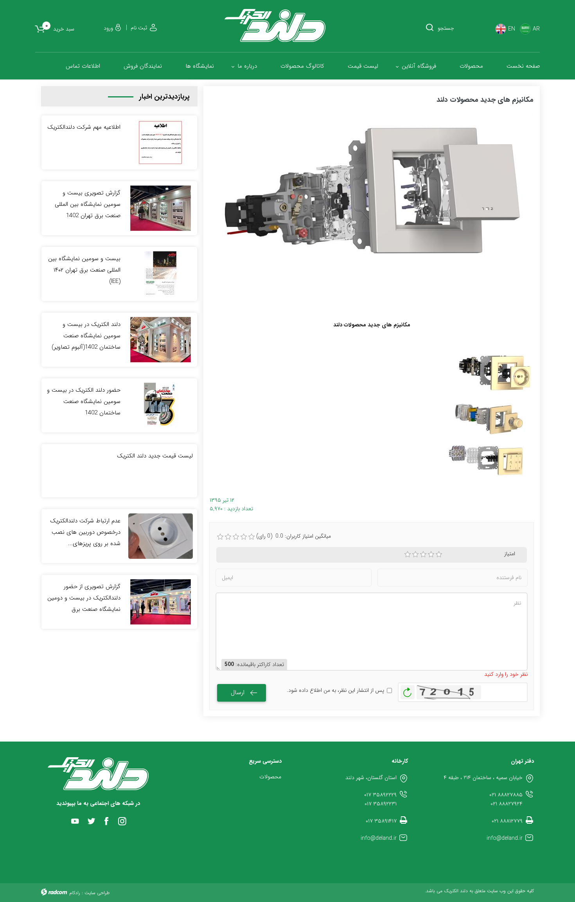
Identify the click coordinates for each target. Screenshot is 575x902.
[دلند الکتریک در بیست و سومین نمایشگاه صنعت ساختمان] (160, 339)
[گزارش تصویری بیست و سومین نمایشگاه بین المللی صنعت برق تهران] (160, 207)
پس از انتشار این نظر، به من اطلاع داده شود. (335, 690)
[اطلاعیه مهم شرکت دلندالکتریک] (160, 142)
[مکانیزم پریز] (494, 372)
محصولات (270, 776)
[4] (431, 554)
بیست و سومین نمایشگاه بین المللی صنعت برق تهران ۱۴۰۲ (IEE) (84, 270)
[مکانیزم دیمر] (489, 417)
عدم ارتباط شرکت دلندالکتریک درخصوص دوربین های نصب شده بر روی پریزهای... (85, 532)
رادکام (74, 893)
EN (511, 29)
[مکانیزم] (485, 458)
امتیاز (509, 554)
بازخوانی (408, 690)
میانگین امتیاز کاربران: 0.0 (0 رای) (293, 536)
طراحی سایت (97, 893)
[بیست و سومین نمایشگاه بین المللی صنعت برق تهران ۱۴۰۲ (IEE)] (160, 273)
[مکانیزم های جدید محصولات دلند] (372, 198)
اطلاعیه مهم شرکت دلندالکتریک (83, 127)
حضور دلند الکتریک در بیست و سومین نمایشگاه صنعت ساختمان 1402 (83, 401)
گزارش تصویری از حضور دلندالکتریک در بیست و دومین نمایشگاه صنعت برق (83, 598)
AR (536, 29)
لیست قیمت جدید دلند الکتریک (155, 456)
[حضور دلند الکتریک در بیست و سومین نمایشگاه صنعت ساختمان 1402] (160, 405)
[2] (415, 554)
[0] (220, 536)
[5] (438, 554)
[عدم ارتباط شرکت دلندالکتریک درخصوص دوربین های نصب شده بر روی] (160, 535)
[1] (407, 554)
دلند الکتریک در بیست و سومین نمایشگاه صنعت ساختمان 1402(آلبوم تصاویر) (86, 336)
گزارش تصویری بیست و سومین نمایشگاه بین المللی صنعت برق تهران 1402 (87, 204)
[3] (423, 554)
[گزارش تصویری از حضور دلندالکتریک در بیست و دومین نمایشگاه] (160, 601)
